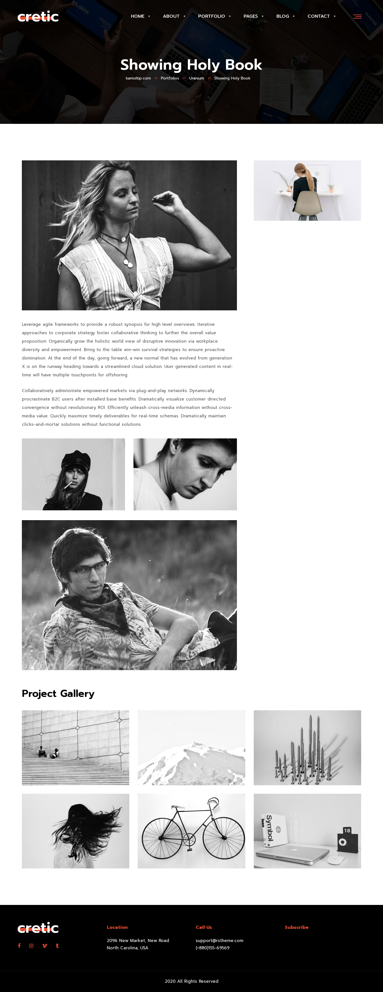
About (171, 16)
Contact (319, 16)
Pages (251, 16)
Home (137, 16)
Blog (282, 16)
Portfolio (211, 16)
